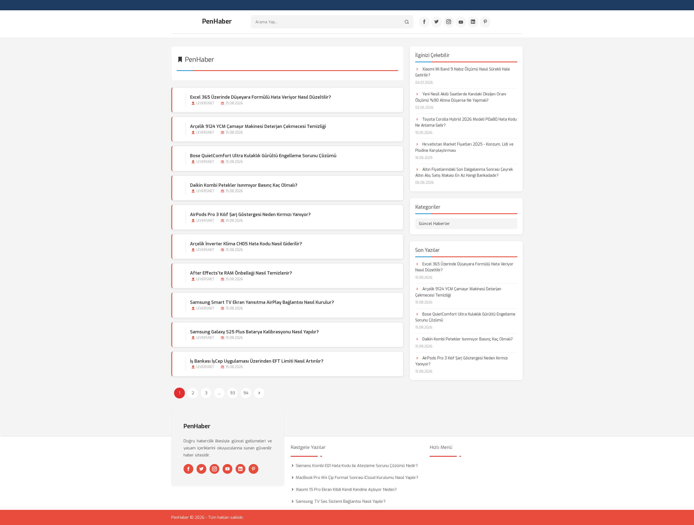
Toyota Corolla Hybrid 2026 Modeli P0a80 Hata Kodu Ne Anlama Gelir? (466, 122)
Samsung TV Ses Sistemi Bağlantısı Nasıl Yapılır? (340, 501)
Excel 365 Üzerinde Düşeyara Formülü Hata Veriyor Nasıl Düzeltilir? (260, 97)
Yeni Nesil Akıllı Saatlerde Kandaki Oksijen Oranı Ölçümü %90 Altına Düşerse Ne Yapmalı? (460, 97)
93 (232, 393)
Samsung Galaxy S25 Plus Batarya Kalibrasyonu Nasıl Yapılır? (254, 332)
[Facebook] (424, 22)
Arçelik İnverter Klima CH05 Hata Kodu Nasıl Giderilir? (246, 244)
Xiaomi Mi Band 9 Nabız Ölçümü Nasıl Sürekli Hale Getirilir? (462, 72)
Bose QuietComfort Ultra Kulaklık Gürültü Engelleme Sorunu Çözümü (263, 156)
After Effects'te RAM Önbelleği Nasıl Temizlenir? (241, 273)
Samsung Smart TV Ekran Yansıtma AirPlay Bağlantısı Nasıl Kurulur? (262, 302)
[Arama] (407, 22)
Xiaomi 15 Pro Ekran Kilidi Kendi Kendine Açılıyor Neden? (346, 489)
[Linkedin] (473, 22)
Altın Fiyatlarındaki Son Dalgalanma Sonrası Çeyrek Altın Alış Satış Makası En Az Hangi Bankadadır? (464, 172)
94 (245, 393)
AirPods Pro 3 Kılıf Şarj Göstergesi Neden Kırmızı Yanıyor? (250, 214)
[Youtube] (460, 22)
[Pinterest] (485, 22)
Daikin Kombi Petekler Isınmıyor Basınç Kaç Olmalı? (243, 185)
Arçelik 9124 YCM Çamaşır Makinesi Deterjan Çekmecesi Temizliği (258, 126)
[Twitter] (436, 22)
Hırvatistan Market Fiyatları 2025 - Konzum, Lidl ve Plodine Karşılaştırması (464, 147)
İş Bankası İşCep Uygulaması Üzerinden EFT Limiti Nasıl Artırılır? (256, 361)
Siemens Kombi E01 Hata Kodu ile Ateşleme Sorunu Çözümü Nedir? (357, 465)
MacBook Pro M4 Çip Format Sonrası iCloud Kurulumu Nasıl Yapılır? (357, 477)
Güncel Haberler (434, 223)
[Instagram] (448, 22)
